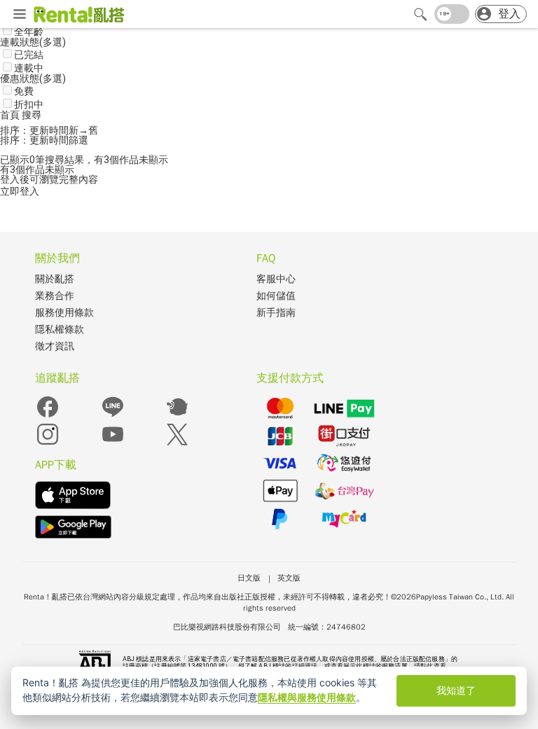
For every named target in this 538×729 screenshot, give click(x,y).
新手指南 (276, 313)
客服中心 (276, 279)
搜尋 (31, 114)
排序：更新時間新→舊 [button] (49, 130)
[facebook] (47, 416)
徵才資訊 (54, 346)
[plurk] (177, 416)
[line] (112, 416)
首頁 (11, 114)
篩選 (78, 140)
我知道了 (456, 690)
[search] (420, 14)
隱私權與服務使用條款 (307, 697)
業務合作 (54, 296)
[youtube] (112, 444)
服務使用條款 (64, 313)
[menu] (19, 15)
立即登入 (19, 191)
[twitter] (177, 444)
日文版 (249, 578)
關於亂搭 (54, 279)
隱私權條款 (59, 329)
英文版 (289, 578)
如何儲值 (276, 296)
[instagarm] (47, 444)
